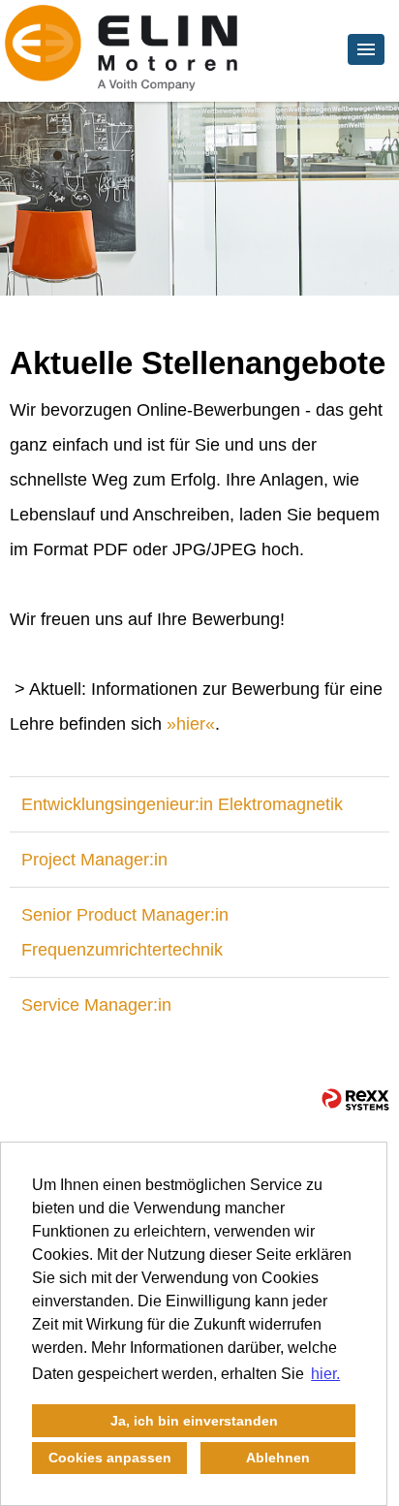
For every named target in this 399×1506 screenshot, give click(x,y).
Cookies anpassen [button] (109, 1457)
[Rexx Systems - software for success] (355, 1099)
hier (190, 724)
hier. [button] (325, 1373)
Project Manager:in (94, 859)
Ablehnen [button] (278, 1457)
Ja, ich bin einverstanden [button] (194, 1420)
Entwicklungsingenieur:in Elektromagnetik (182, 804)
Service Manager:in (96, 1005)
